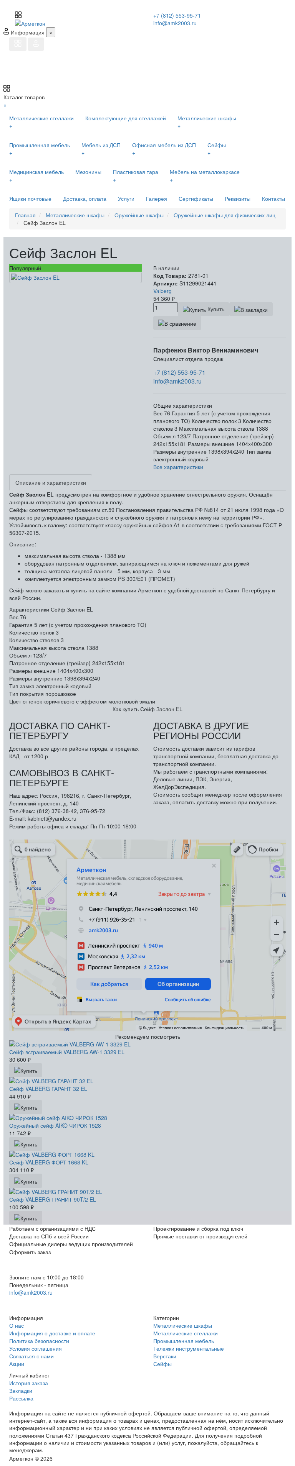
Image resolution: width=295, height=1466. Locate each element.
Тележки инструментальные (188, 1348)
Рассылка (21, 1398)
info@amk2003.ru (175, 23)
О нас (16, 1325)
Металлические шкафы (182, 1325)
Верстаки (164, 1356)
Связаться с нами (31, 1356)
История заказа (28, 1383)
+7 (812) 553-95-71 (177, 15)
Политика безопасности (39, 1341)
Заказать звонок (37, 1302)
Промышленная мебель (183, 1341)
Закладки (20, 1390)
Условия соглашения (35, 1348)
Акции (16, 1364)
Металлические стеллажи (185, 1333)
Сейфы (162, 1364)
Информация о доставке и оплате (52, 1333)
